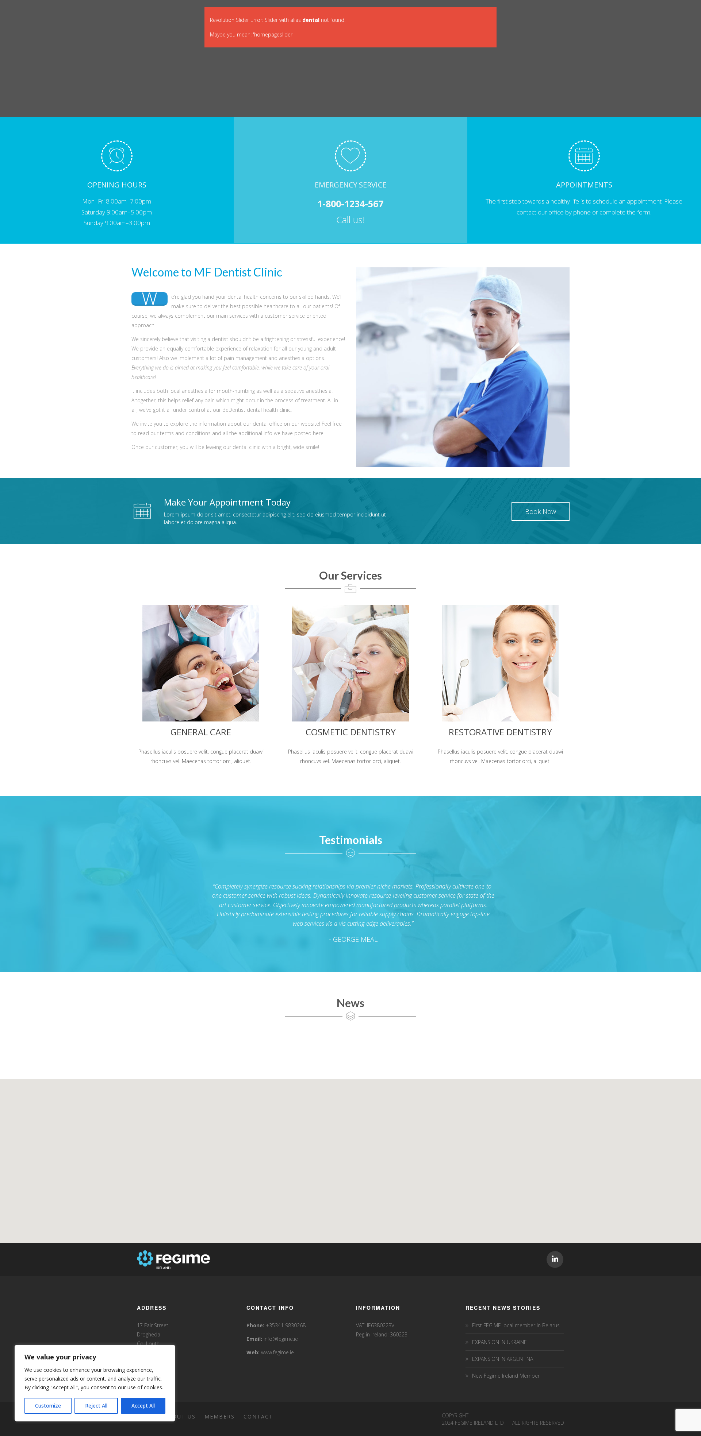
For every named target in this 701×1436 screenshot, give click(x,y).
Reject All (96, 1405)
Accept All (143, 1405)
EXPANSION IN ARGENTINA (502, 1358)
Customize (48, 1405)
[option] (350, 913)
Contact (258, 1416)
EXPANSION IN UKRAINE (499, 1342)
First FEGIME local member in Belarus (516, 1325)
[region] (95, 1383)
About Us (180, 1416)
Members (219, 1416)
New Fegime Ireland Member (506, 1375)
